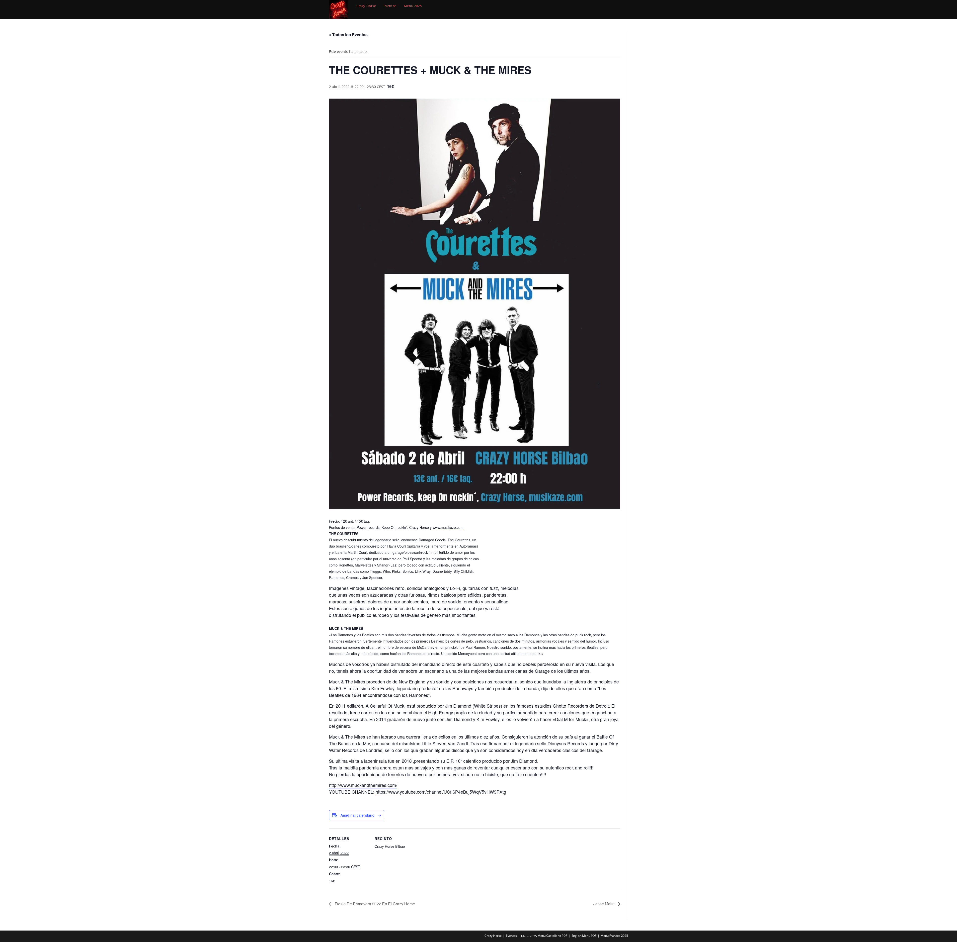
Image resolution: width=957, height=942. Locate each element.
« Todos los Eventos (348, 34)
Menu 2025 (529, 936)
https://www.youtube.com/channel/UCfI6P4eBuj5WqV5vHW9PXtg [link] (441, 791)
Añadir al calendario (357, 815)
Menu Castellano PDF (552, 936)
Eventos (511, 936)
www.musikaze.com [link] (448, 527)
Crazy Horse (493, 936)
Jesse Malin (604, 904)
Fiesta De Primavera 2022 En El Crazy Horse (374, 904)
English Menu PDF (583, 936)
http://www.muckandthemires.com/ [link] (363, 785)
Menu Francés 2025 (614, 936)
